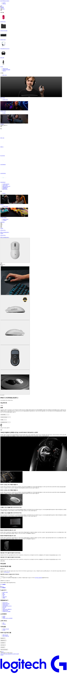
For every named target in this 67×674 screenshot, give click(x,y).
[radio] (0, 405)
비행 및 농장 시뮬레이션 (7, 609)
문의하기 (4, 624)
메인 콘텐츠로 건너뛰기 (4, 0)
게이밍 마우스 (3, 230)
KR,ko (2, 6)
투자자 (4, 594)
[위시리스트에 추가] (1, 263)
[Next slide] (4, 561)
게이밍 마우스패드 (6, 603)
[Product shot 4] (15, 357)
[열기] (1, 227)
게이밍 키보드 (5, 604)
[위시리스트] (1, 224)
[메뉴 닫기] (1, 10)
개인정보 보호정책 (38, 577)
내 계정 (4, 630)
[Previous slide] (1, 561)
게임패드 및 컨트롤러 (6, 611)
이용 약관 (2, 653)
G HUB (4, 616)
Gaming (1, 228)
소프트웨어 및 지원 (4, 422)
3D (2, 265)
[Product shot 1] (15, 250)
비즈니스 (4, 3)
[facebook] (3, 584)
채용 (3, 593)
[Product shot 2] (15, 307)
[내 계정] (1, 226)
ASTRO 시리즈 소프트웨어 (7, 618)
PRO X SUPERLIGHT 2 (4, 232)
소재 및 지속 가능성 (4, 417)
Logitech (4, 2)
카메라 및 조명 (5, 610)
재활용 (4, 597)
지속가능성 (5, 596)
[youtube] (4, 584)
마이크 (4, 608)
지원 (1, 5)
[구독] (11, 576)
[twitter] (2, 584)
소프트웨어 (2, 222)
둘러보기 (2, 125)
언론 (3, 595)
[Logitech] (2, 7)
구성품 (2, 419)
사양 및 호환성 (3, 414)
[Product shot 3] (15, 332)
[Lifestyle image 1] (15, 280)
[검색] (1, 223)
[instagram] (0, 584)
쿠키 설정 (13, 653)
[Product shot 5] (15, 382)
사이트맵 (17, 653)
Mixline (4, 617)
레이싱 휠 (4, 607)
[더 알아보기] (1, 430)
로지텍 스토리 (5, 592)
